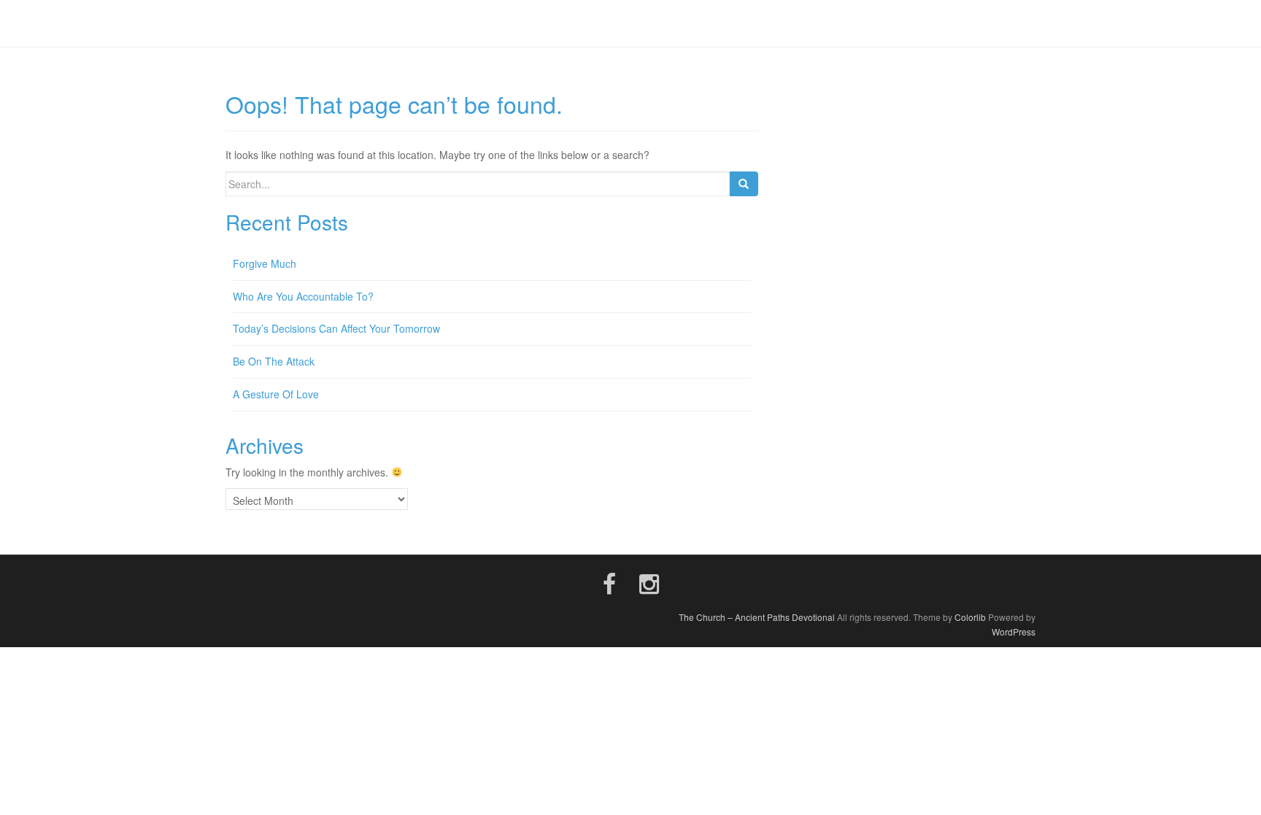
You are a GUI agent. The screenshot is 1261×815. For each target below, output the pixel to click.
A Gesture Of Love (276, 394)
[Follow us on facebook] (609, 582)
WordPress (1014, 631)
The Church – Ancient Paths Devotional (757, 617)
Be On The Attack (274, 361)
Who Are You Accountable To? (303, 296)
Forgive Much (264, 263)
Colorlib (970, 617)
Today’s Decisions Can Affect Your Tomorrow (336, 328)
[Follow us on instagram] (649, 582)
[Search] (743, 183)
